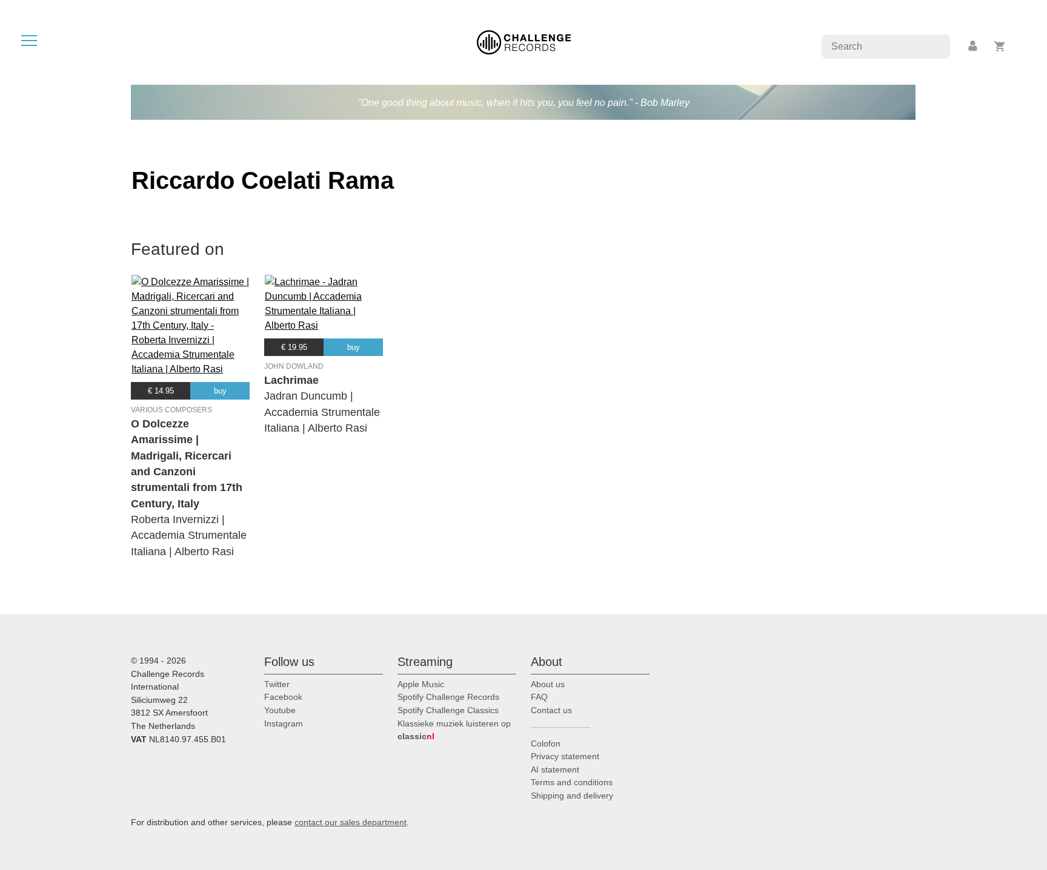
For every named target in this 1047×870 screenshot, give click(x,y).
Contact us (551, 710)
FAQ (539, 697)
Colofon (545, 743)
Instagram (283, 723)
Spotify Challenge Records (448, 697)
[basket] (1000, 46)
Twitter (277, 684)
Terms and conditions (572, 782)
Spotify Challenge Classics (448, 710)
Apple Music (420, 684)
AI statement (555, 769)
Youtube (280, 710)
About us (548, 684)
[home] (524, 41)
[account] (973, 46)
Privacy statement (565, 756)
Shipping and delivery (572, 795)
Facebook (283, 697)
